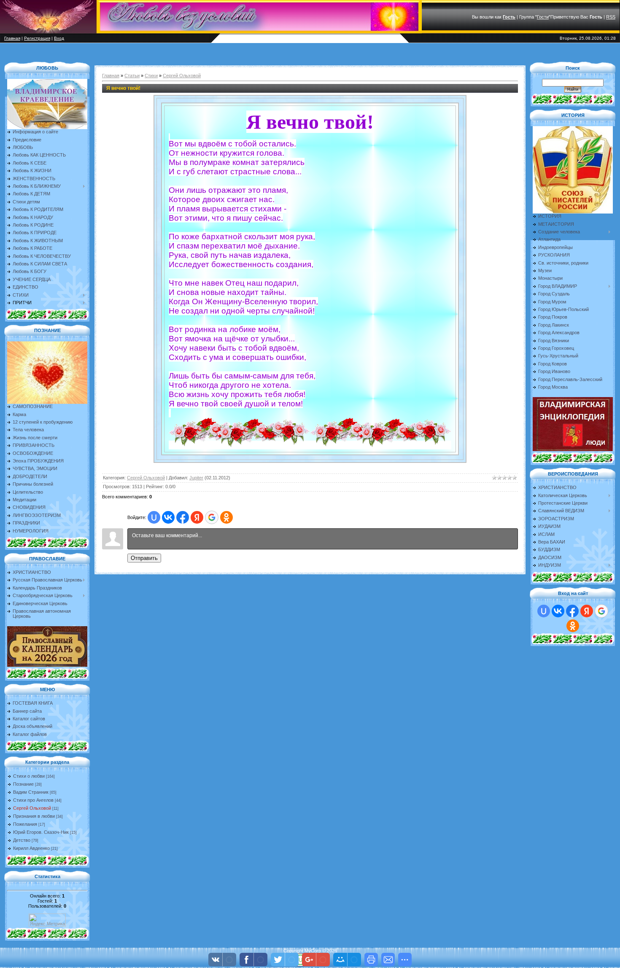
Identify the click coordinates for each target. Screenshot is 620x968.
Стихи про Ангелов (33, 800)
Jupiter (196, 477)
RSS (610, 16)
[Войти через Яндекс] (197, 517)
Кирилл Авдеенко (31, 848)
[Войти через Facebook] (182, 517)
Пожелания (25, 824)
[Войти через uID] (154, 517)
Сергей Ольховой (32, 808)
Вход (59, 38)
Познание (23, 784)
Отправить (144, 558)
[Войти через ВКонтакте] (168, 517)
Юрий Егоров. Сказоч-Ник (41, 832)
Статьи (132, 75)
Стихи (151, 75)
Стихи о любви (29, 776)
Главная (12, 38)
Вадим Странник (31, 792)
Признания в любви (34, 816)
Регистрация (37, 38)
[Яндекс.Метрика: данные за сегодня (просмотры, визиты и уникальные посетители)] (47, 920)
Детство (21, 840)
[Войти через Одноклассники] (226, 517)
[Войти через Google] (211, 517)
